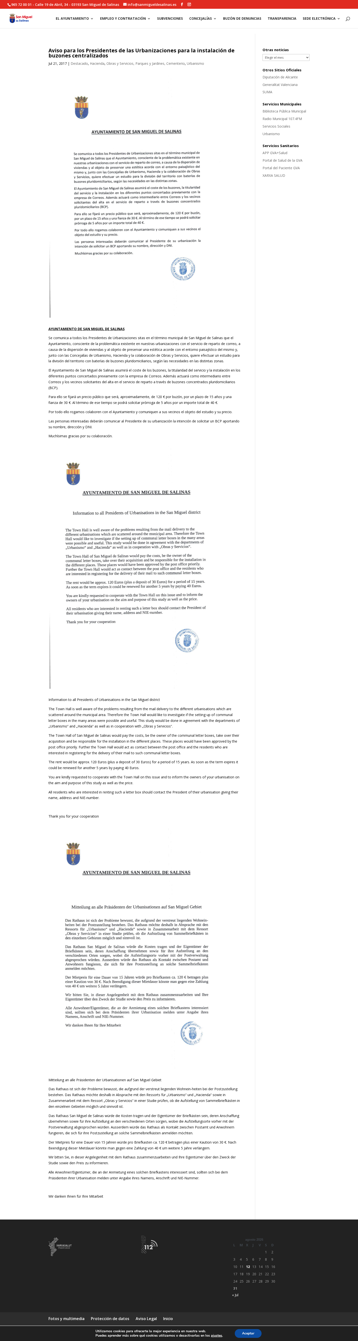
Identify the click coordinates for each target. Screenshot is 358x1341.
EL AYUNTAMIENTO (72, 19)
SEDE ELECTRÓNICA (319, 19)
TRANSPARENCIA (282, 19)
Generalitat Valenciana (280, 84)
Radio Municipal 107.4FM (282, 118)
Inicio (168, 1318)
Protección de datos (110, 1318)
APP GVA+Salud (275, 152)
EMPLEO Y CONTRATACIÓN (123, 19)
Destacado (79, 63)
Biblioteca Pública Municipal (284, 111)
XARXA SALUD (274, 175)
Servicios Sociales (276, 126)
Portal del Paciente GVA (281, 168)
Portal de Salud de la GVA (282, 160)
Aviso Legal (146, 1318)
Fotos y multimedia (66, 1318)
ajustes (216, 1335)
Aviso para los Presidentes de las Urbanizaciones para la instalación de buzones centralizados (141, 53)
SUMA (267, 92)
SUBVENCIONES (170, 19)
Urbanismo (195, 63)
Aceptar (248, 1333)
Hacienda (97, 63)
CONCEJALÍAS (200, 19)
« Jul (235, 1295)
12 (248, 1266)
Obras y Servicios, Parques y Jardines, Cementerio (145, 63)
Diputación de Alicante (280, 77)
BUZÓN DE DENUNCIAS (242, 19)
